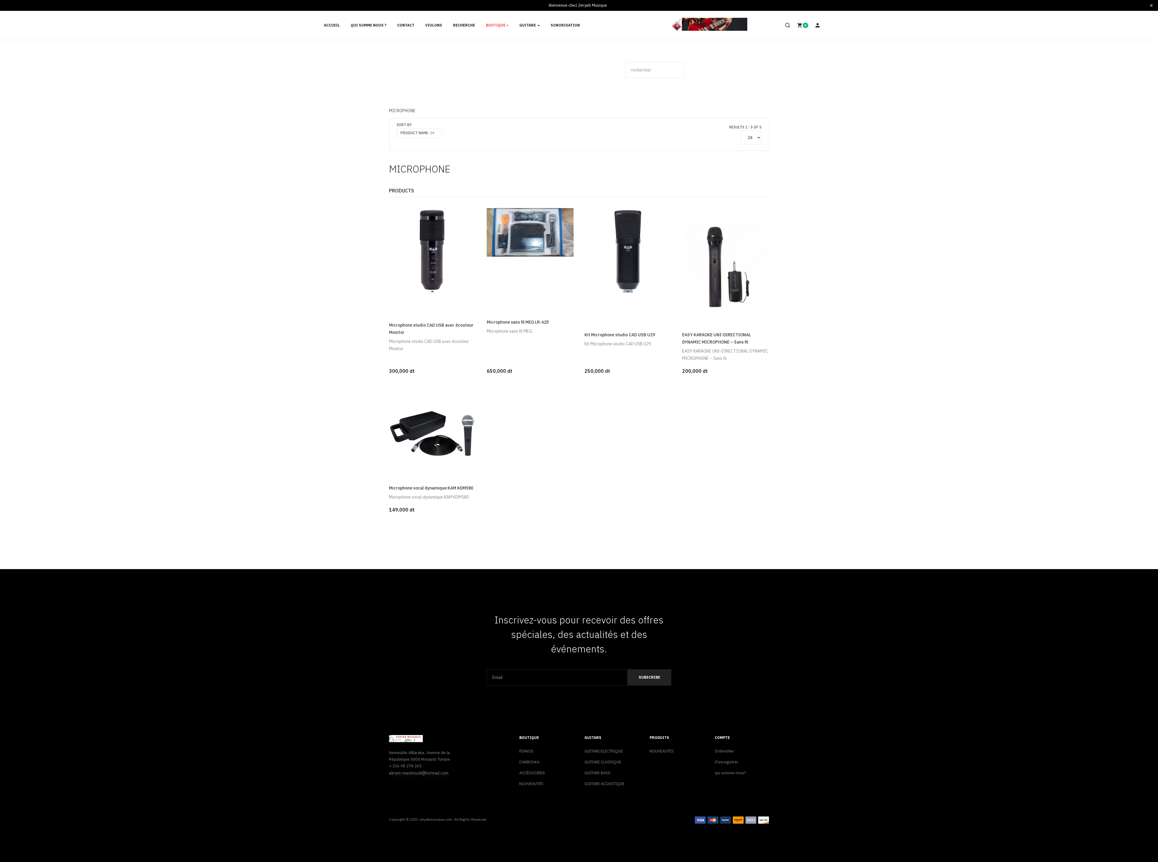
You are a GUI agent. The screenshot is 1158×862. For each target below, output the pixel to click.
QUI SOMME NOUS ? (368, 25)
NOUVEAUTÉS (531, 783)
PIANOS (526, 751)
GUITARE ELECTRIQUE (603, 751)
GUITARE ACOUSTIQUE (604, 783)
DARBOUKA (529, 762)
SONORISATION (565, 25)
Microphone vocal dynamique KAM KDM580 (431, 488)
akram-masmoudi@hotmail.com (418, 773)
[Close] (1151, 5)
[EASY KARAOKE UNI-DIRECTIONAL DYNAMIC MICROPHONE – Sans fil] (725, 265)
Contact (405, 25)
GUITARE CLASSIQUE (602, 762)
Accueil (332, 25)
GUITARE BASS (597, 772)
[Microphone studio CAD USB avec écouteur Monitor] (432, 251)
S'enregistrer (727, 762)
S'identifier (724, 751)
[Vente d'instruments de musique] (709, 24)
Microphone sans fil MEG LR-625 (518, 322)
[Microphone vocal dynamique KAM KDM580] (432, 433)
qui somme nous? (730, 772)
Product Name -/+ (417, 133)
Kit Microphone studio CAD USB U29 (619, 335)
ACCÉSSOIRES (532, 772)
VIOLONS (433, 25)
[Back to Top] (1139, 837)
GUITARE (528, 25)
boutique (495, 25)
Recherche (464, 25)
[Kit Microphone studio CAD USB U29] (627, 251)
